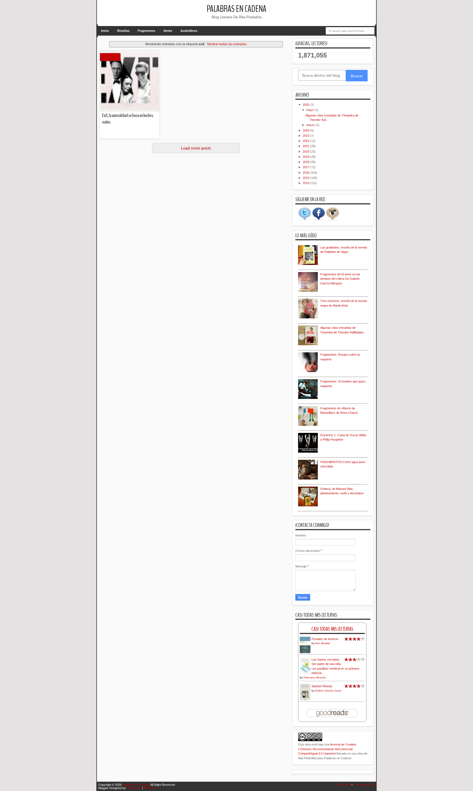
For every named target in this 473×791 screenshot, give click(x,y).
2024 (306, 130)
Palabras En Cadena (236, 9)
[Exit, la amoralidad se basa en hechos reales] (130, 80)
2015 (306, 177)
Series (167, 30)
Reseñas (123, 30)
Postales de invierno (325, 639)
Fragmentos (146, 30)
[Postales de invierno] (305, 652)
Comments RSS (364, 784)
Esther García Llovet (328, 690)
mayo (310, 110)
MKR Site (150, 788)
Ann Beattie (322, 643)
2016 (306, 172)
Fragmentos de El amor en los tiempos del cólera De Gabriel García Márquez (340, 279)
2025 (306, 104)
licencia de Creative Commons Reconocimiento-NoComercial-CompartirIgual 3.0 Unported (327, 749)
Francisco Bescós (315, 677)
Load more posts (196, 148)
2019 (306, 156)
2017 (306, 167)
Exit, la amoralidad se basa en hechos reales (127, 118)
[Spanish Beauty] (305, 699)
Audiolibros (188, 30)
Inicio (105, 30)
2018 (306, 162)
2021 (306, 146)
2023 (306, 135)
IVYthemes (134, 788)
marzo (311, 125)
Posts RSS (343, 784)
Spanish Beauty (322, 686)
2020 (306, 151)
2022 (306, 140)
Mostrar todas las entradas (227, 44)
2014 (306, 183)
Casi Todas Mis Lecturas (332, 629)
